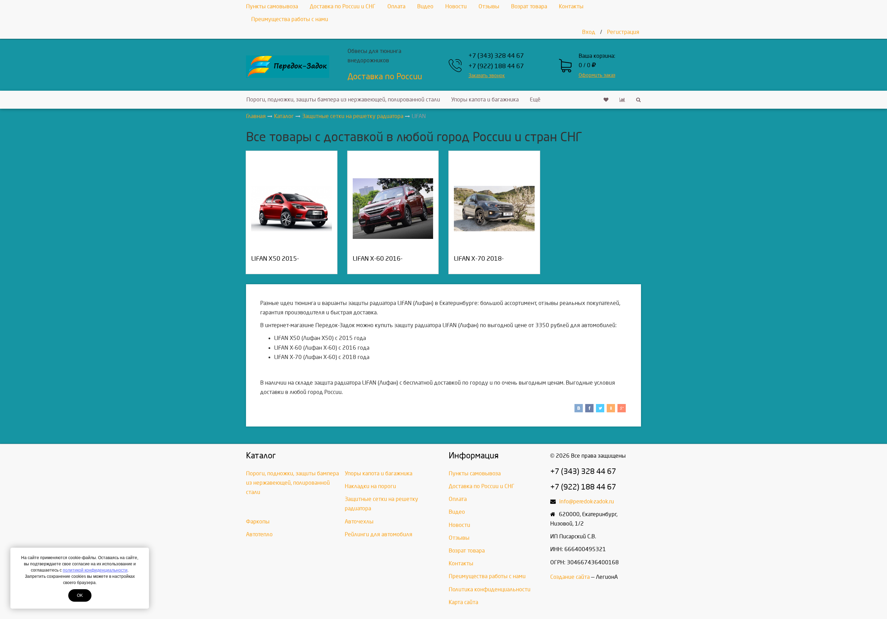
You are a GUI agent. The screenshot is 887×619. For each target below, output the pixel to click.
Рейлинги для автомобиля (378, 534)
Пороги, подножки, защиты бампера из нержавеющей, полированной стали (343, 99)
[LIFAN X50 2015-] (291, 208)
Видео (425, 6)
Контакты (571, 6)
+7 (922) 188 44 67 (496, 66)
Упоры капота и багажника (485, 99)
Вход (588, 32)
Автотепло (259, 534)
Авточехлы (359, 521)
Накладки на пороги (370, 486)
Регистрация (623, 32)
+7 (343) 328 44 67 (496, 56)
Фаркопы (258, 521)
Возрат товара (529, 6)
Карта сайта (463, 602)
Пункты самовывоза (272, 6)
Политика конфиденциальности (489, 589)
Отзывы (488, 6)
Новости (456, 6)
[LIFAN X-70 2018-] (494, 208)
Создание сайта (570, 577)
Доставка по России (385, 76)
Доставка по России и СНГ (343, 6)
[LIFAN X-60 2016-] (393, 208)
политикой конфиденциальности (95, 570)
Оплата (396, 6)
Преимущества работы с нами (289, 19)
